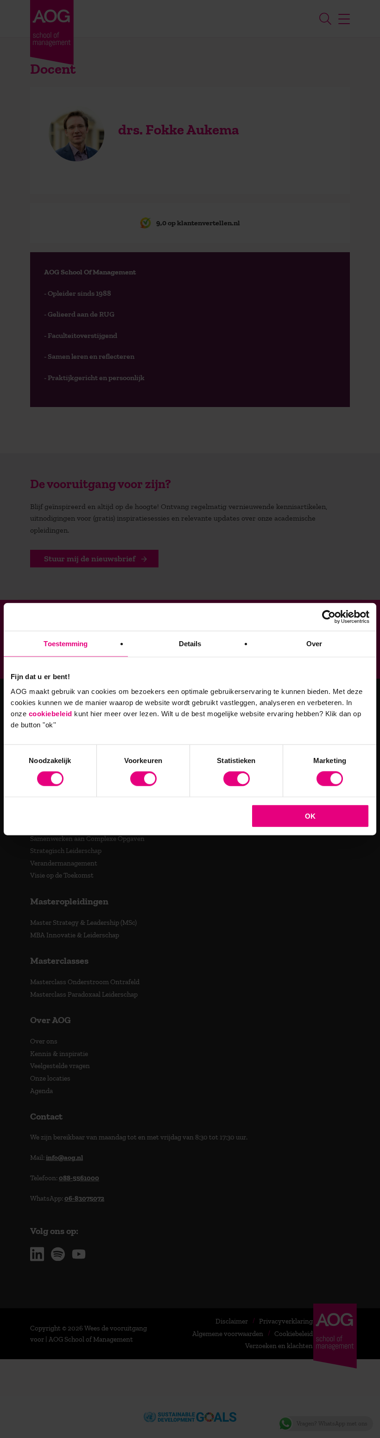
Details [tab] (190, 644)
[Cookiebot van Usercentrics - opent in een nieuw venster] (328, 617)
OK (310, 816)
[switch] (143, 778)
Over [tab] (314, 644)
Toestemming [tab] (66, 644)
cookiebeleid (50, 713)
